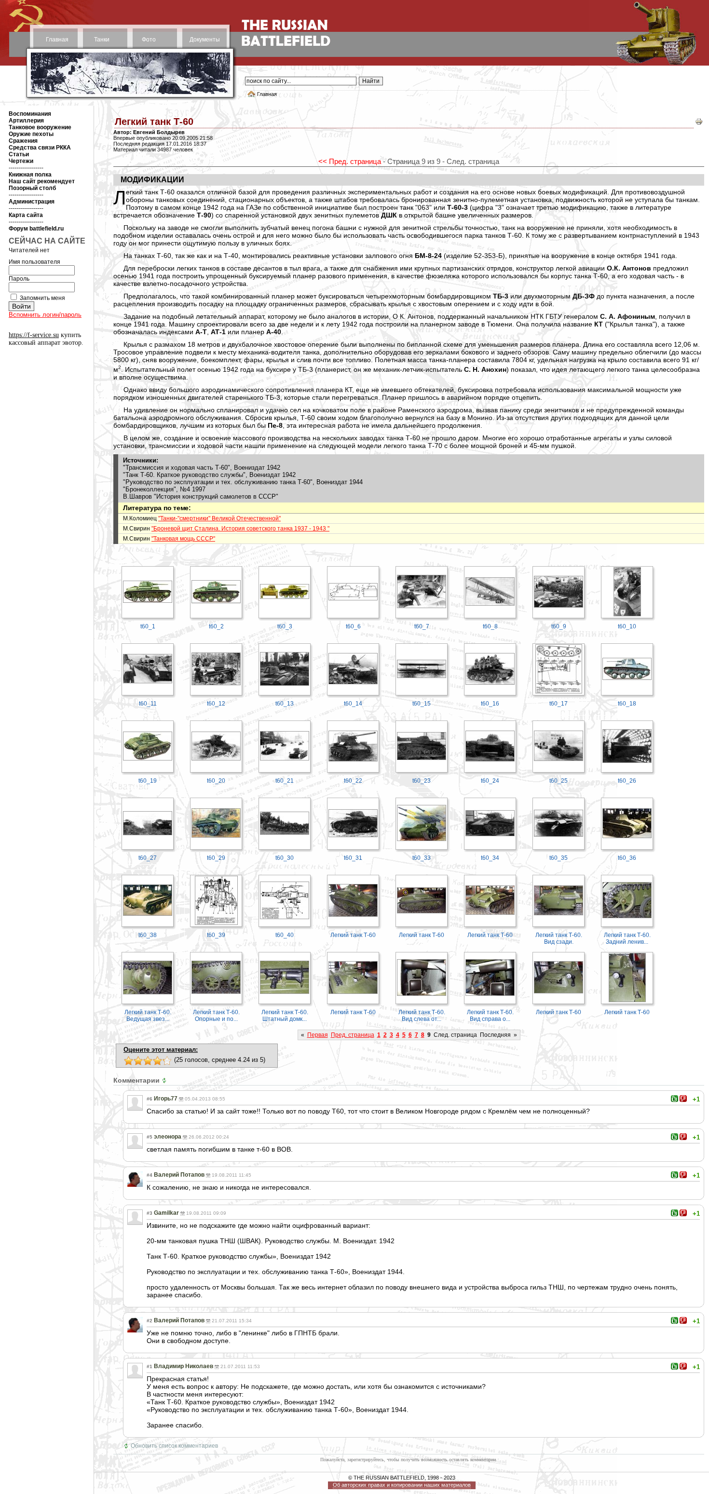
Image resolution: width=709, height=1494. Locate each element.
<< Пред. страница (349, 161)
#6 (149, 1098)
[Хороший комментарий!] (674, 1098)
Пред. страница (352, 1035)
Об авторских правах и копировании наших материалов (402, 1485)
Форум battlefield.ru (36, 228)
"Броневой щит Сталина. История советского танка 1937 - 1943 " (240, 528)
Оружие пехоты (31, 134)
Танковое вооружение (40, 127)
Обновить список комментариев (174, 1445)
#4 (149, 1175)
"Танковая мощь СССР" (183, 538)
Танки (101, 39)
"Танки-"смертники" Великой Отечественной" (219, 518)
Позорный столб (32, 188)
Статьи (19, 154)
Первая (317, 1035)
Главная (57, 39)
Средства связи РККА (40, 147)
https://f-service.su (34, 335)
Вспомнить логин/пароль (45, 314)
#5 (149, 1137)
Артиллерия (26, 120)
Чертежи (21, 161)
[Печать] (699, 123)
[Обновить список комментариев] (165, 1080)
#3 (149, 1213)
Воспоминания (30, 113)
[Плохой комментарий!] (683, 1098)
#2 (149, 1320)
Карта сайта (26, 215)
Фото (149, 39)
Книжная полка (30, 174)
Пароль (19, 278)
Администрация (32, 201)
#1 (149, 1366)
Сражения (23, 140)
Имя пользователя (34, 261)
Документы (205, 39)
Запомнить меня (42, 298)
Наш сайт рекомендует (42, 181)
